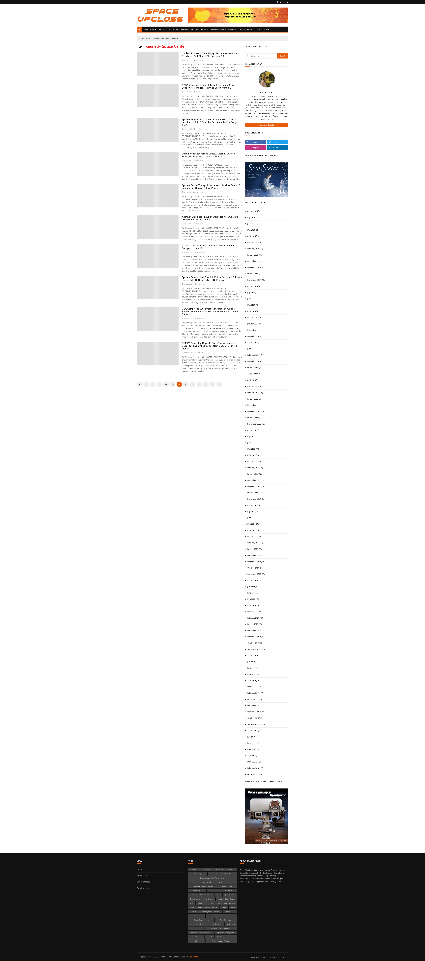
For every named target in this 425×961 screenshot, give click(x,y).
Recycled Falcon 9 (216, 924)
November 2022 (254, 411)
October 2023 (253, 367)
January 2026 (252, 255)
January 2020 (252, 624)
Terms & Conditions (276, 957)
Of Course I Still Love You (221, 916)
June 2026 (251, 223)
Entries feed (142, 875)
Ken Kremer (200, 60)
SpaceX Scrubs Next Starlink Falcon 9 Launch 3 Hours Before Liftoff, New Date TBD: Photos (212, 278)
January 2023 (252, 399)
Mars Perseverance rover (208, 907)
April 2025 (251, 311)
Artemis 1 (206, 869)
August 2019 (252, 655)
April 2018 (251, 755)
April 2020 (251, 605)
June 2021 (251, 518)
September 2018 (254, 724)
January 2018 (252, 774)
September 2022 (254, 424)
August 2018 (252, 730)
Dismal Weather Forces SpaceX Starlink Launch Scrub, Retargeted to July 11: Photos (208, 155)
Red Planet (231, 924)
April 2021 (251, 530)
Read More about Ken (266, 125)
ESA (213, 890)
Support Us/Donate (218, 29)
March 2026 (252, 242)
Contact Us (232, 29)
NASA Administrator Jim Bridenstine (205, 911)
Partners (266, 29)
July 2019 (251, 662)
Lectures (194, 29)
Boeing (198, 874)
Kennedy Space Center (226, 899)
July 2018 (251, 737)
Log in (139, 869)
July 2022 (251, 436)
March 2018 (252, 762)
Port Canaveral (225, 920)
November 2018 (254, 712)
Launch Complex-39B (226, 903)
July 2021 (251, 511)
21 (159, 384)
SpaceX (209, 937)
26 (193, 384)
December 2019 (254, 630)
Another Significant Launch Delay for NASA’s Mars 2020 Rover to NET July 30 (210, 218)
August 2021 (252, 505)
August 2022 (252, 430)
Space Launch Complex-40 (220, 928)
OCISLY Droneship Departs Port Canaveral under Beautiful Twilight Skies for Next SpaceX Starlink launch (209, 346)
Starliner (220, 937)
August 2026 (252, 211)
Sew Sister (204, 29)
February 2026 (253, 248)
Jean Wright (229, 895)
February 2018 (253, 768)
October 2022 (253, 417)
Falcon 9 (228, 890)
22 (166, 384)
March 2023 (252, 386)
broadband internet (222, 874)
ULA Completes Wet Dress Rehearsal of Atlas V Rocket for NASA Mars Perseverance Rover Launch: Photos (210, 311)
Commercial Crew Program (203, 886)
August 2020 (252, 580)
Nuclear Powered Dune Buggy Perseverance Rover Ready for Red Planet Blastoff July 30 (210, 55)
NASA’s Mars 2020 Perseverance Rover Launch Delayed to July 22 (208, 247)
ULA (196, 941)
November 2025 (254, 267)
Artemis (194, 869)
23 (173, 384)
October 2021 (253, 493)
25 (186, 384)
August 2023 (252, 374)
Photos (257, 29)
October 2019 (253, 643)
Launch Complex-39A (206, 903)
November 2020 (254, 561)
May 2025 (251, 305)
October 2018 (253, 718)
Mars (192, 907)
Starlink (231, 937)
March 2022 (252, 461)
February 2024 (253, 355)
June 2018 (251, 743)
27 (199, 384)
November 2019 (254, 636)
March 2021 (252, 536)
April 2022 (251, 455)
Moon (224, 907)
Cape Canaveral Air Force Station (212, 878)
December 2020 (254, 555)
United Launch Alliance (221, 941)
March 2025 (252, 317)
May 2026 (251, 230)
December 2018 (254, 705)
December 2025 (254, 261)
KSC (191, 903)
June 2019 (251, 668)
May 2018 (251, 749)
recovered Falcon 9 (197, 924)
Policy (263, 957)
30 (212, 384)
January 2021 (252, 549)
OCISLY (197, 916)
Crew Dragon (227, 886)
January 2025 (252, 324)
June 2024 (251, 349)
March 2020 (252, 611)
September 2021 (254, 499)
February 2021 (253, 543)
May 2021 (251, 524)
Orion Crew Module (201, 920)
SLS (196, 928)
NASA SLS (229, 911)
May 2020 (251, 599)
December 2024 (254, 330)
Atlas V (231, 869)
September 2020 (254, 574)
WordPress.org (143, 888)
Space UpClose (196, 937)
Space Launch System (225, 932)
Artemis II (219, 869)
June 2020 (251, 593)
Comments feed (143, 882)
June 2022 (251, 442)
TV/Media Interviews (181, 29)
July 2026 (251, 217)
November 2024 (254, 336)
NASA (232, 907)
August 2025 (252, 286)
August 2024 (252, 342)
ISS (218, 895)
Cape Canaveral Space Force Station (212, 882)
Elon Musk (197, 890)
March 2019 (252, 687)
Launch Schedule (245, 29)
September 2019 (254, 649)
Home (145, 29)
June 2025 (251, 298)
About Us (166, 29)
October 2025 (253, 273)
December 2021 (254, 480)
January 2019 (252, 699)
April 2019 (251, 680)
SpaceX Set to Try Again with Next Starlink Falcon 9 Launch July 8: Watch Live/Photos (211, 186)
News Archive (155, 29)
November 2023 (254, 361)
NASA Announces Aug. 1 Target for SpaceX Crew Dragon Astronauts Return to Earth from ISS (209, 86)
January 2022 (252, 474)
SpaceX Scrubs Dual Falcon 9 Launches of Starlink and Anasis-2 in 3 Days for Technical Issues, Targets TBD (211, 122)
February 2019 (253, 693)
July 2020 (251, 586)
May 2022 (251, 449)
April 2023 (251, 380)
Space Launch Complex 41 (201, 932)
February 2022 (253, 467)
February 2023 (253, 392)
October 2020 (253, 568)
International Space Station (201, 895)
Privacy (254, 957)
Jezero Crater (195, 899)
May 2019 (251, 674)
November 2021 (254, 486)
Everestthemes (194, 957)
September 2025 (254, 280)
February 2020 (253, 618)
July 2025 (251, 292)
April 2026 (251, 236)
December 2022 (254, 405)
